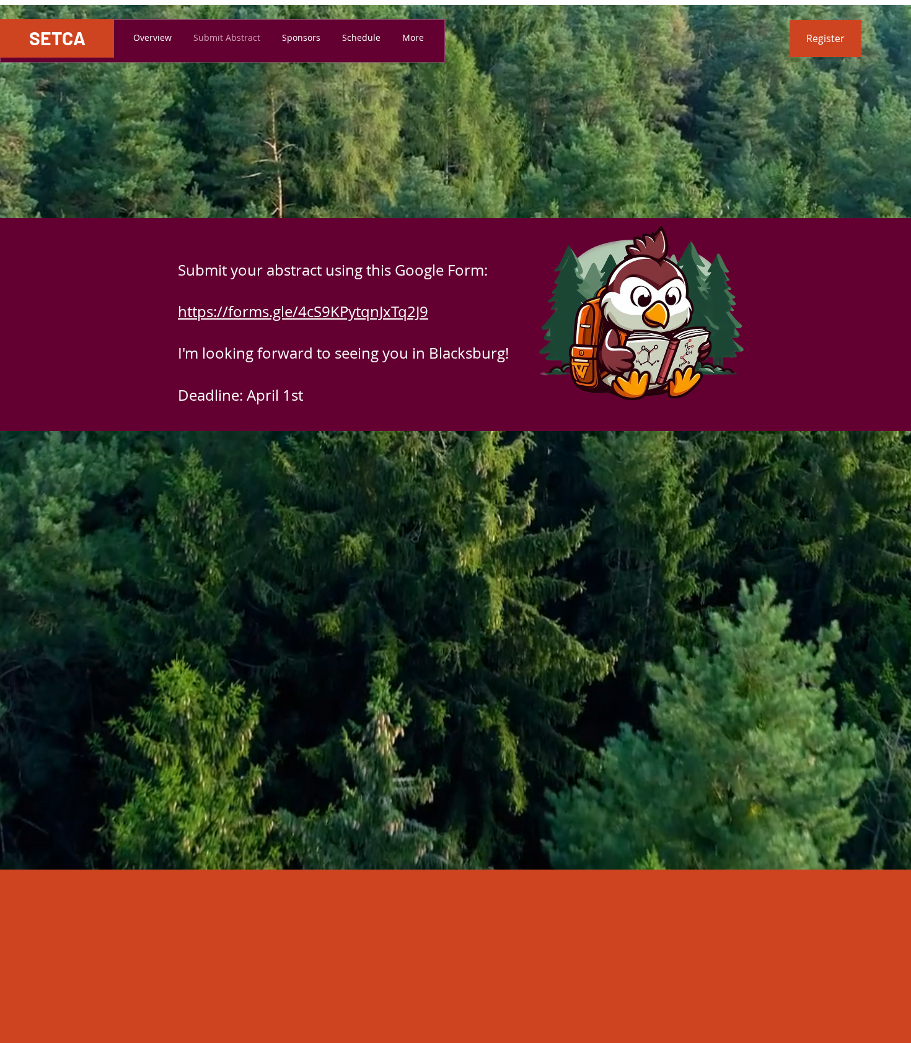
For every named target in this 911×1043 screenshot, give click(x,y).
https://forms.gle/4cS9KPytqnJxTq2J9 (303, 311)
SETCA (57, 38)
